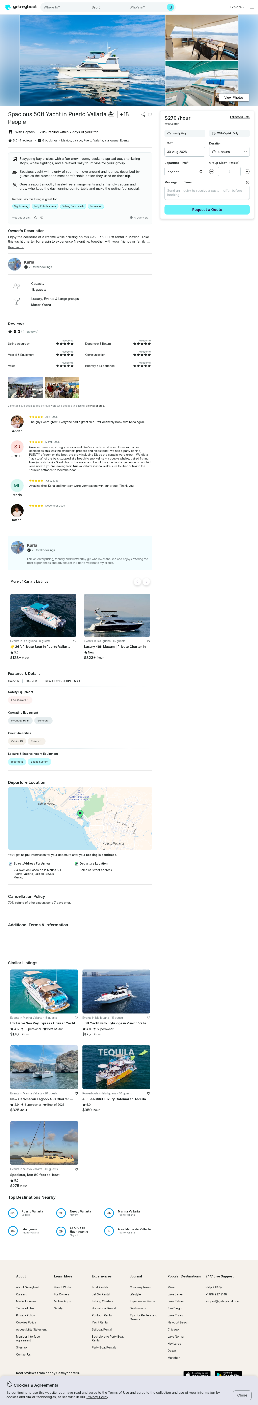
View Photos (233, 97)
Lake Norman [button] (176, 1336)
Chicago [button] (173, 1329)
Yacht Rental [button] (100, 1322)
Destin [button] (172, 1350)
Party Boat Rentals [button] (104, 1347)
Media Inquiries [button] (26, 1301)
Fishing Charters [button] (102, 1301)
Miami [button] (171, 1287)
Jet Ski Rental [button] (101, 1294)
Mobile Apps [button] (62, 1301)
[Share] (143, 114)
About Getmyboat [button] (27, 1287)
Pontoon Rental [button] (102, 1315)
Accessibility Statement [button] (31, 1329)
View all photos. (95, 405)
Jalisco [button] (77, 140)
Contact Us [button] (23, 1354)
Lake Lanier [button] (175, 1294)
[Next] (146, 581)
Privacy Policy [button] (97, 1397)
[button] (43, 615)
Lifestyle (135, 1294)
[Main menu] (252, 7)
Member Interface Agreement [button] (28, 1338)
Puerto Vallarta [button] (93, 140)
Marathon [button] (174, 1357)
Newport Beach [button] (178, 1322)
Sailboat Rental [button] (102, 1329)
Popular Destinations (184, 1276)
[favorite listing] (150, 114)
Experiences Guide (142, 1301)
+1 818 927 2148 (216, 1294)
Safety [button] (58, 1308)
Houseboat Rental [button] (104, 1308)
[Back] (137, 581)
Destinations (138, 1308)
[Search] (170, 7)
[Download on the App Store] (197, 1375)
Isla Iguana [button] (112, 140)
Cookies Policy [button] (26, 1322)
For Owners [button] (61, 1294)
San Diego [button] (175, 1308)
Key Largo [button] (174, 1343)
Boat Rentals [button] (100, 1287)
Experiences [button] (102, 1276)
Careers (21, 1294)
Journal (136, 1276)
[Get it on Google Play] (228, 1375)
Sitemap (21, 1347)
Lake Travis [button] (175, 1315)
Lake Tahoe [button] (176, 1301)
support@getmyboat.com (222, 1301)
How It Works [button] (63, 1287)
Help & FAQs (214, 1287)
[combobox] (65, 7)
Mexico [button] (66, 140)
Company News (140, 1287)
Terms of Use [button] (118, 1392)
